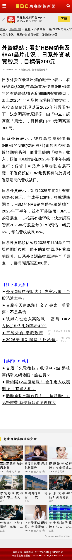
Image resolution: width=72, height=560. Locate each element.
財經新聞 (15, 29)
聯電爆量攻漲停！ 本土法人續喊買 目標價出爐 (11, 496)
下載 (64, 18)
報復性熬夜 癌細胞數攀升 (36, 465)
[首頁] (36, 5)
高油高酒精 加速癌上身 (11, 465)
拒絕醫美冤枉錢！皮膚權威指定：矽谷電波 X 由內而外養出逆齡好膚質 (60, 466)
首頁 (3, 29)
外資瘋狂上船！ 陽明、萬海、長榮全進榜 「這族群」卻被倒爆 (11, 525)
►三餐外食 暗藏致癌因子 (24, 333)
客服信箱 (17, 552)
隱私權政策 (57, 552)
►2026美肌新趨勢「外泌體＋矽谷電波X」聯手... (31, 340)
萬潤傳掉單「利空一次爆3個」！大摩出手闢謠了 (36, 496)
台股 (27, 29)
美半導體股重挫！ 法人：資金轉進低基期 (60, 525)
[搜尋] (67, 9)
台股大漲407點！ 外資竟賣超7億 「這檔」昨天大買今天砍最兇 (60, 496)
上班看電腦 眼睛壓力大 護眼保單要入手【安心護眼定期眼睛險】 (36, 525)
